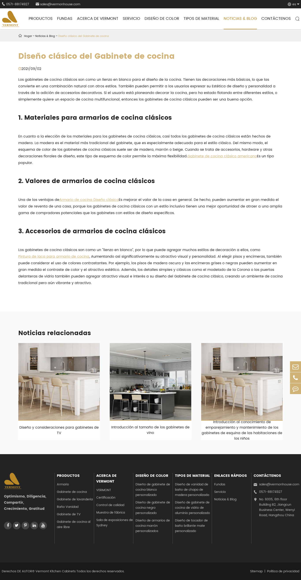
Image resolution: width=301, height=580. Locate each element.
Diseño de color (162, 18)
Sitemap (256, 571)
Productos (41, 18)
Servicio (131, 18)
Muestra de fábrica (110, 512)
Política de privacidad (283, 571)
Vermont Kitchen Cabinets (55, 571)
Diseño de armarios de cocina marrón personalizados (153, 526)
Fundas (64, 18)
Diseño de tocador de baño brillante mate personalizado (191, 526)
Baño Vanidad (67, 506)
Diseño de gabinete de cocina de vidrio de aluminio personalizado (192, 508)
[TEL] (295, 377)
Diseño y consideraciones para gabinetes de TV (59, 430)
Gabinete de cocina (72, 491)
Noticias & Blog (240, 18)
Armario (63, 484)
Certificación (105, 497)
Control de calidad (110, 505)
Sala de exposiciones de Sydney (114, 523)
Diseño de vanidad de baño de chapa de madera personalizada (192, 489)
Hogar (28, 36)
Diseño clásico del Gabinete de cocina (83, 36)
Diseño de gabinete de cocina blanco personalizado (153, 489)
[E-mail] (295, 366)
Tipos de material (201, 18)
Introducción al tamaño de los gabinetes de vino (150, 430)
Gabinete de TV (69, 514)
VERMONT (103, 490)
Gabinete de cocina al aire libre (73, 524)
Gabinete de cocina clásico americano (222, 156)
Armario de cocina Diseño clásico (89, 200)
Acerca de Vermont (97, 18)
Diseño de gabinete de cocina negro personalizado (153, 508)
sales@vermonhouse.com (58, 4)
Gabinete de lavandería (75, 499)
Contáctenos (276, 18)
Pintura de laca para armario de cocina (53, 256)
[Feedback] (295, 388)
